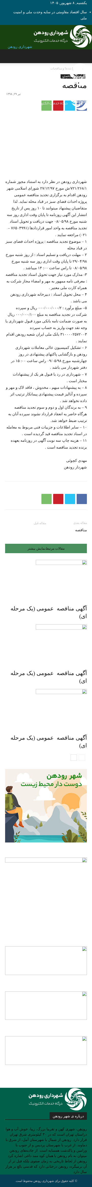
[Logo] (62, 85)
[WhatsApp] (46, 499)
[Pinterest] (58, 499)
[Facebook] (82, 499)
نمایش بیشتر (37, 548)
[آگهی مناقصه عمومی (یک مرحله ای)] (46, 579)
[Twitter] (70, 499)
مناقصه (81, 530)
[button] (84, 56)
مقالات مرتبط (55, 548)
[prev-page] (82, 757)
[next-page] (74, 757)
